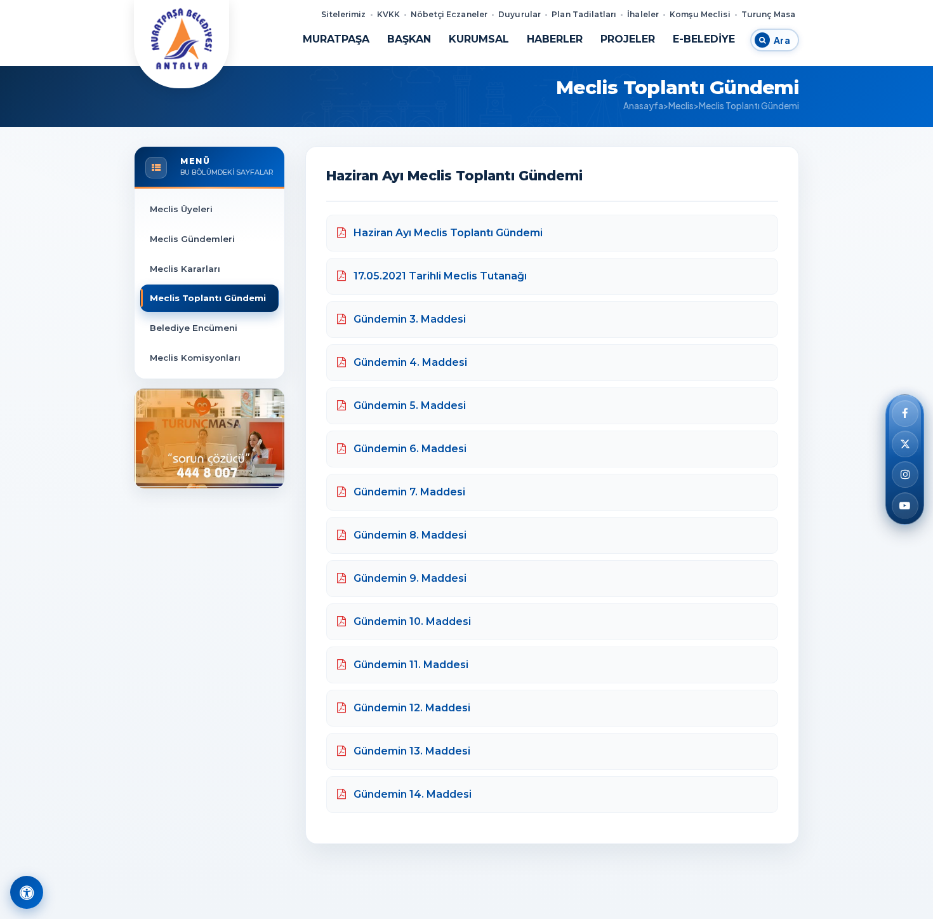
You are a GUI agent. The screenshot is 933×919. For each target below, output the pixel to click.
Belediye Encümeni (193, 328)
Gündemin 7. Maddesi (408, 492)
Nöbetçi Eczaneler (449, 14)
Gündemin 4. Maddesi (409, 362)
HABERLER (555, 39)
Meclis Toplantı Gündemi (208, 298)
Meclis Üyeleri (181, 209)
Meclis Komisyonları (195, 357)
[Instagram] (905, 475)
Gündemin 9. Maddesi (408, 578)
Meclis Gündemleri (192, 239)
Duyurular (519, 14)
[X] (905, 444)
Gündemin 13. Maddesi (410, 751)
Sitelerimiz (343, 14)
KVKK (388, 14)
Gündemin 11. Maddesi (409, 665)
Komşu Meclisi (700, 14)
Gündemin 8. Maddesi (408, 535)
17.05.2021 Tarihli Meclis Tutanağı (439, 276)
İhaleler (643, 14)
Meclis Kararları (185, 269)
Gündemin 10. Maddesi (411, 621)
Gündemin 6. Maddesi (408, 449)
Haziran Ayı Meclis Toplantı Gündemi (447, 233)
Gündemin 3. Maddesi (408, 319)
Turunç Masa (768, 14)
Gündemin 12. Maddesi (410, 708)
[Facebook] (905, 413)
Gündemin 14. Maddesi (411, 794)
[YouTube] (905, 505)
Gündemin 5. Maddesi (408, 405)
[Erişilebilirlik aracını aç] (26, 892)
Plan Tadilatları (584, 14)
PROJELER (627, 39)
